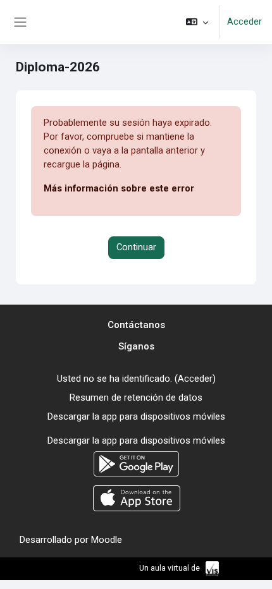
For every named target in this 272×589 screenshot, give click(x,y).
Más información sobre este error (119, 188)
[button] (197, 22)
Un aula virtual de (170, 568)
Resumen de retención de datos (136, 397)
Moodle (106, 539)
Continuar (136, 247)
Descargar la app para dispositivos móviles (136, 416)
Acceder (244, 21)
